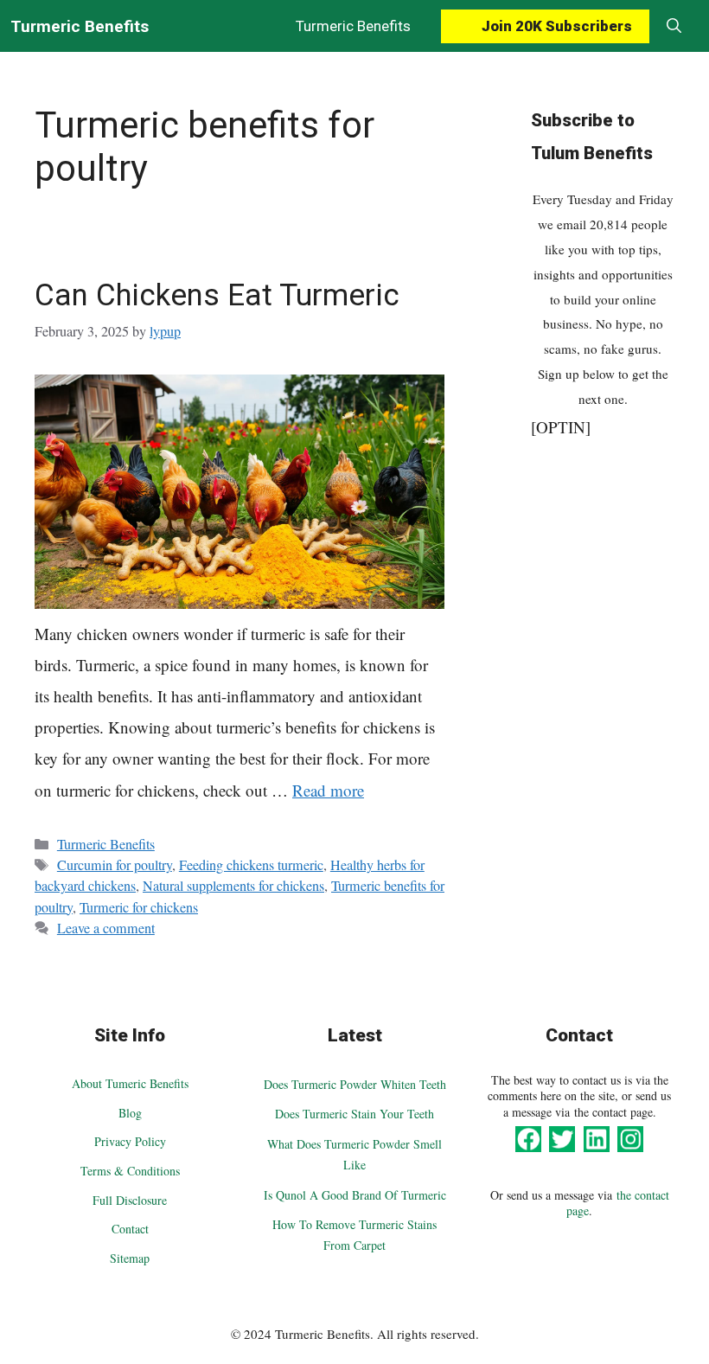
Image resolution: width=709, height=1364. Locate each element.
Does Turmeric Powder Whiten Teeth (355, 1084)
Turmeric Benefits (79, 26)
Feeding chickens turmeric (251, 864)
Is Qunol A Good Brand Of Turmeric (355, 1195)
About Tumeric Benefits (130, 1083)
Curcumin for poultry (114, 864)
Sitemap (130, 1258)
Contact (130, 1228)
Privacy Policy (130, 1141)
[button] (674, 26)
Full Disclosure (130, 1200)
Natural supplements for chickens (233, 885)
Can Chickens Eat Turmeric (217, 295)
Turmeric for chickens (139, 907)
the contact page (617, 1203)
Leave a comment (106, 928)
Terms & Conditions (130, 1170)
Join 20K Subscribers (557, 26)
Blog (130, 1113)
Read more (328, 790)
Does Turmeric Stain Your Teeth (354, 1113)
